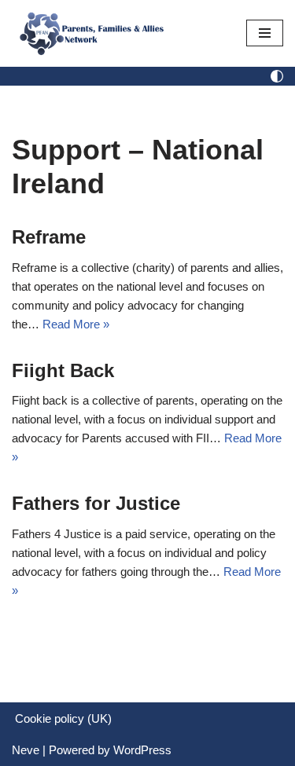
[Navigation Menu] (264, 33)
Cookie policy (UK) (63, 718)
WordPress (142, 750)
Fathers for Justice (96, 503)
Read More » (75, 324)
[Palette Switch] (277, 76)
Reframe (49, 236)
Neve (25, 750)
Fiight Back (63, 370)
